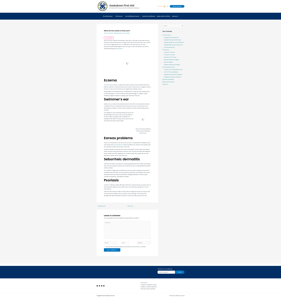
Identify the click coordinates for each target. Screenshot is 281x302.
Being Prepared (118, 33)
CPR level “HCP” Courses (170, 57)
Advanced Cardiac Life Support (171, 59)
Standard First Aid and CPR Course (172, 40)
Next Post (130, 206)
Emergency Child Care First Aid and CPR (174, 42)
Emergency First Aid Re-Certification (173, 74)
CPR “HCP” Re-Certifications (171, 72)
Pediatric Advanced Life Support (172, 64)
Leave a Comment (108, 33)
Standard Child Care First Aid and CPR (173, 45)
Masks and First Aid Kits (168, 82)
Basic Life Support (168, 62)
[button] (167, 6)
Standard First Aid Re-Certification (172, 77)
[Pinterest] (101, 285)
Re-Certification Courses (168, 67)
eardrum (120, 48)
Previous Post (101, 206)
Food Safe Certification (168, 79)
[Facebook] (97, 285)
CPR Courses (165, 49)
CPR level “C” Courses (169, 54)
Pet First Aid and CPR (169, 47)
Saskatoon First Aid (121, 5)
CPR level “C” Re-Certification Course (173, 69)
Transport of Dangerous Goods (148, 284)
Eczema (106, 85)
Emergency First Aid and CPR (171, 37)
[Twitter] (99, 285)
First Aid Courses (166, 35)
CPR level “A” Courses (169, 52)
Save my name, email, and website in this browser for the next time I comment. (126, 246)
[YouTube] (103, 285)
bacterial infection (118, 144)
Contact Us (165, 84)
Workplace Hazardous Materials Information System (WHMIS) (148, 287)
